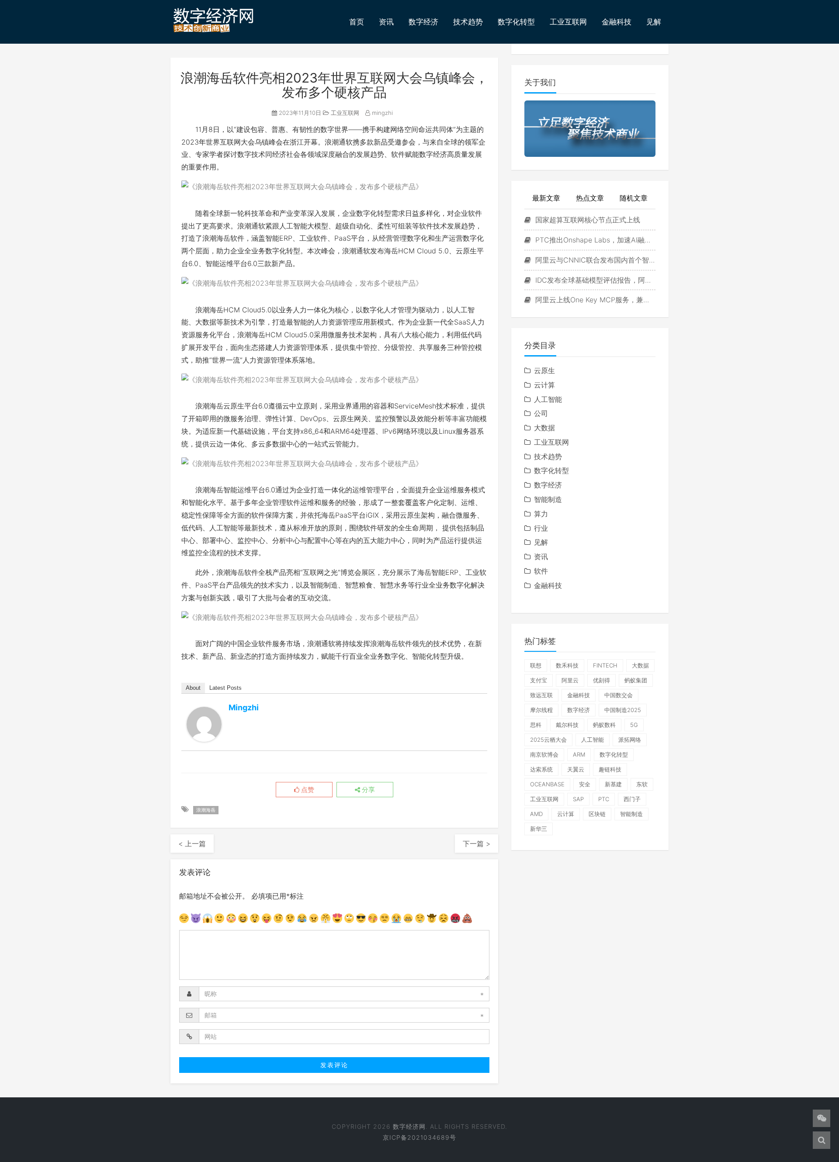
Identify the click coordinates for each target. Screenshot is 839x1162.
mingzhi (381, 112)
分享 (367, 790)
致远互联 (541, 695)
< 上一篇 (192, 843)
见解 (653, 21)
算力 (541, 513)
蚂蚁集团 (635, 680)
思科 (535, 724)
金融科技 (616, 21)
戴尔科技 (567, 724)
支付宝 (538, 680)
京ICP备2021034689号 (419, 1137)
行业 (541, 528)
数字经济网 (409, 1126)
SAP (578, 798)
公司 (541, 413)
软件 (541, 571)
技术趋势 (468, 21)
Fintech (605, 665)
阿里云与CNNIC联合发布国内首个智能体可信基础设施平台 (594, 260)
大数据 (544, 427)
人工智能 (548, 399)
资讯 (386, 21)
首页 (356, 21)
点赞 (306, 790)
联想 (535, 665)
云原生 (544, 370)
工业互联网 (568, 21)
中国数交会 (618, 695)
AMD (536, 813)
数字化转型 (516, 21)
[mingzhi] (204, 724)
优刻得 (601, 680)
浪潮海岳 (205, 810)
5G (634, 724)
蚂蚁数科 (604, 724)
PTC (603, 798)
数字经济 (423, 21)
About (193, 688)
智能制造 (548, 499)
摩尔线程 (541, 709)
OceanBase (547, 784)
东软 (642, 784)
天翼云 (575, 769)
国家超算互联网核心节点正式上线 (586, 219)
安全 (584, 784)
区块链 (597, 813)
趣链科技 (610, 769)
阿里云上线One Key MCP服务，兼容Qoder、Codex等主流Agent (594, 299)
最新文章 (546, 198)
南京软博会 (544, 754)
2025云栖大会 (548, 739)
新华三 (538, 828)
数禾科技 (567, 665)
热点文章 (590, 198)
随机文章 (634, 198)
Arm (579, 754)
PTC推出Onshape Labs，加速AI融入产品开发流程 (594, 239)
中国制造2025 (622, 709)
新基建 (613, 784)
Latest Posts (225, 688)
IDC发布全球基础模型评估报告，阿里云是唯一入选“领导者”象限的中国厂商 (594, 280)
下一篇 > (476, 843)
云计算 (544, 384)
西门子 (632, 798)
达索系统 (541, 769)
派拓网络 (629, 739)
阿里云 (570, 680)
